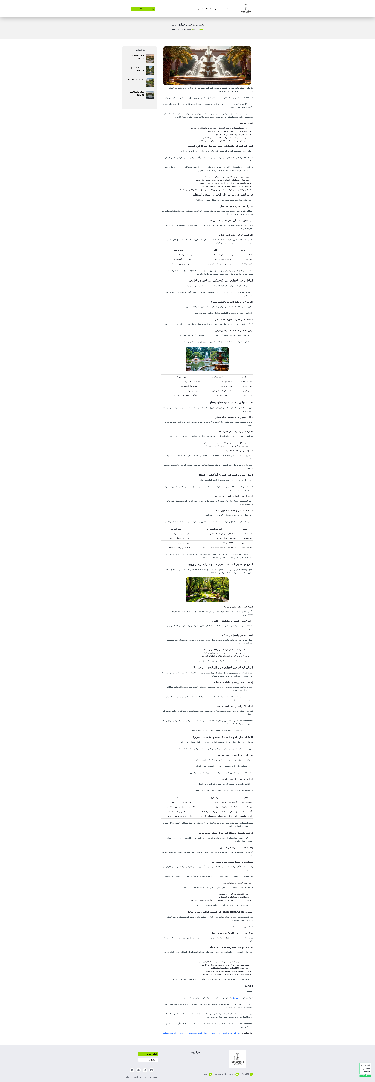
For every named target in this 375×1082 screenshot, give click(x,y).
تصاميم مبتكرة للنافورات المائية (209, 1033)
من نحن (217, 9)
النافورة (235, 998)
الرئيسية (227, 9)
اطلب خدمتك (144, 9)
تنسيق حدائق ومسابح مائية (173, 1033)
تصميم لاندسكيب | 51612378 (137, 69)
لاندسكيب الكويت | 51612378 (137, 56)
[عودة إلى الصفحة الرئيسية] (201, 29)
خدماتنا (208, 9)
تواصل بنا (152, 1060)
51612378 (245, 1074)
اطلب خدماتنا (152, 1054)
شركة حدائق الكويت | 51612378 (136, 93)
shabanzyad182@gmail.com (225, 1074)
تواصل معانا (198, 9)
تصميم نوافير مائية (190, 1033)
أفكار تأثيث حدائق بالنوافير (230, 1033)
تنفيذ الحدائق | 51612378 (135, 80)
